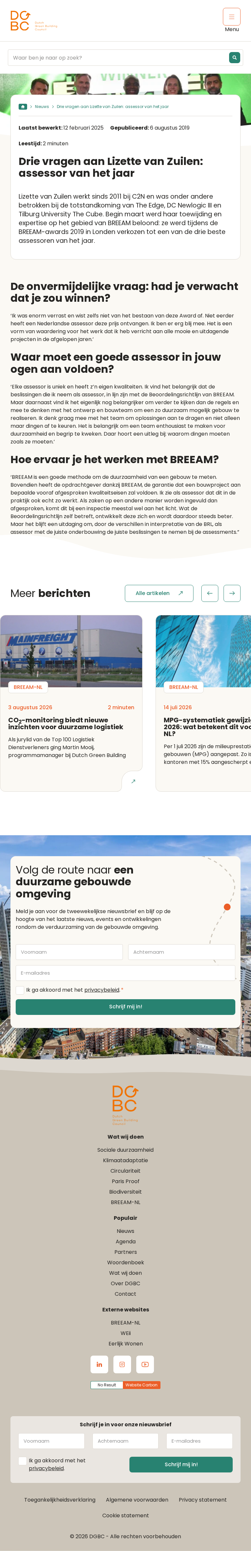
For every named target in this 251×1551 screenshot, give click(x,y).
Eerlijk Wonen (126, 1343)
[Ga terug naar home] (34, 21)
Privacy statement (203, 1500)
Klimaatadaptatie (125, 1160)
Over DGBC (125, 1283)
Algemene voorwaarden (137, 1500)
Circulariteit (125, 1171)
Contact (125, 1294)
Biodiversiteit (125, 1192)
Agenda (126, 1241)
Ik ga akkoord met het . (75, 990)
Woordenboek (125, 1262)
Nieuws (42, 106)
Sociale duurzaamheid (125, 1150)
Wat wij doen (125, 1273)
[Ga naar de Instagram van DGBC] (122, 1364)
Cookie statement (125, 1515)
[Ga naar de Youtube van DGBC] (145, 1364)
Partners (125, 1252)
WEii (126, 1333)
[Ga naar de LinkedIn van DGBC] (99, 1364)
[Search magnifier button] (234, 57)
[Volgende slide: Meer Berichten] (232, 593)
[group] (221, 593)
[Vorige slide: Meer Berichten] (209, 593)
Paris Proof (126, 1181)
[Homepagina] (23, 107)
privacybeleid (101, 990)
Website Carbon (142, 1385)
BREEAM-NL (125, 1202)
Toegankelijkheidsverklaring (59, 1500)
